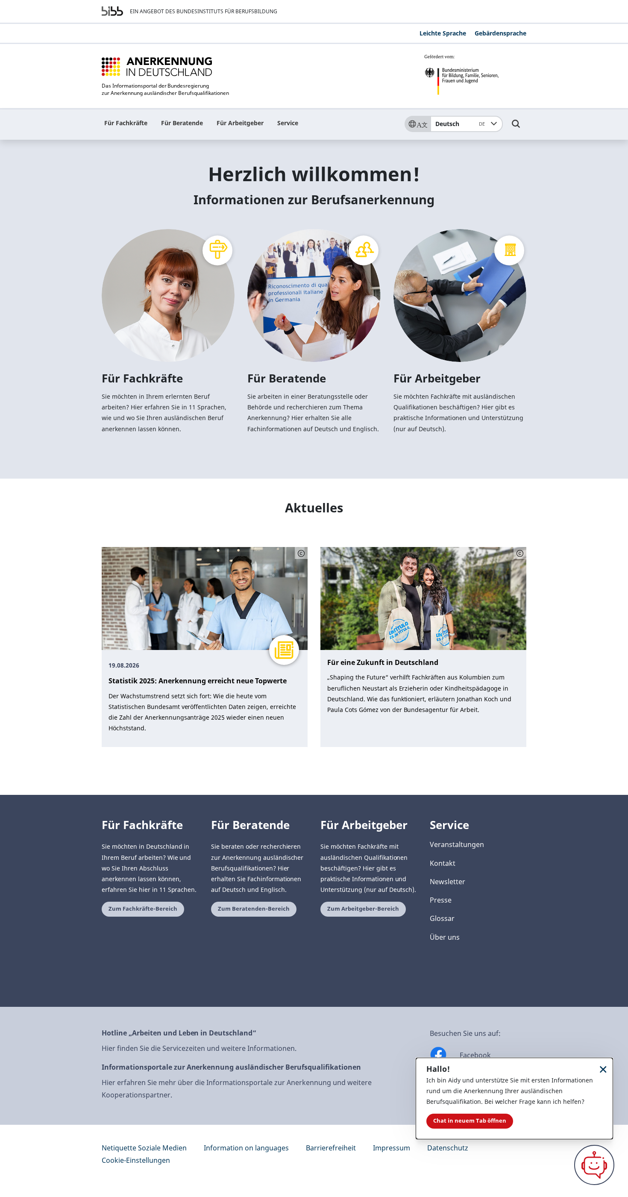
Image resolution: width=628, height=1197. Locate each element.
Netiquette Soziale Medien (144, 1148)
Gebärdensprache (500, 33)
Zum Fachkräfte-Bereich (143, 908)
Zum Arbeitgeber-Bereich (363, 908)
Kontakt (442, 863)
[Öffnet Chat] (594, 1165)
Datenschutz (447, 1148)
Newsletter (447, 881)
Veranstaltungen (457, 844)
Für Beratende (182, 123)
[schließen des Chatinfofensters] (603, 1069)
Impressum (391, 1148)
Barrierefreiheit (331, 1148)
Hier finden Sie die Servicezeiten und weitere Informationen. (199, 1048)
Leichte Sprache (443, 33)
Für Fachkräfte (125, 123)
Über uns (445, 937)
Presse (441, 900)
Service (287, 123)
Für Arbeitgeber (240, 123)
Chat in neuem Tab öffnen (469, 1120)
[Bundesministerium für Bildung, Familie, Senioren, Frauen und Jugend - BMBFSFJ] (475, 74)
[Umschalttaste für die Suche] (516, 128)
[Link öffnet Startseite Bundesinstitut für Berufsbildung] (112, 11)
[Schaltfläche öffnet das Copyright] (301, 553)
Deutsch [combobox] (460, 124)
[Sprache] (417, 124)
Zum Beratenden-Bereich (254, 908)
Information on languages (246, 1148)
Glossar (442, 918)
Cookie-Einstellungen (136, 1160)
